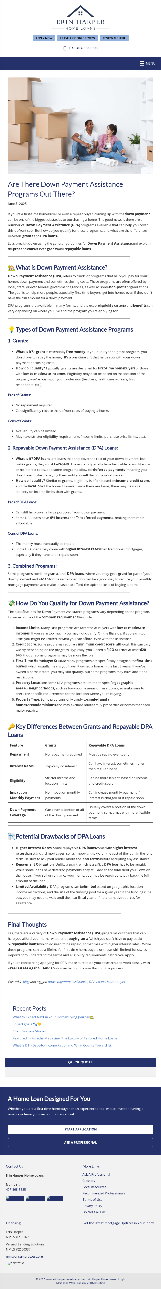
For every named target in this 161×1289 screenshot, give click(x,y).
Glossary (88, 1181)
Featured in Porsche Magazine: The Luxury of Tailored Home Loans (65, 1038)
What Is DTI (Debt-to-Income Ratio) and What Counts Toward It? (62, 1045)
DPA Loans (97, 981)
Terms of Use (92, 1200)
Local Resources (94, 1187)
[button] (44, 38)
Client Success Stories (29, 1031)
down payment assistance (67, 981)
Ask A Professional (96, 1175)
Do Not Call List (93, 1212)
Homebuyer (116, 981)
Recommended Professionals (103, 1193)
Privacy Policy (92, 1206)
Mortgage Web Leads (69, 1282)
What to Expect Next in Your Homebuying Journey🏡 (53, 1017)
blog (26, 981)
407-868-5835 (16, 1189)
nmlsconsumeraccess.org (24, 1256)
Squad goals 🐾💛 (27, 1024)
